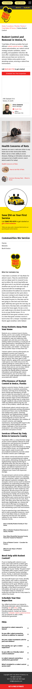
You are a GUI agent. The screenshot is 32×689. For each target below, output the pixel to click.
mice (15, 608)
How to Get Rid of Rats (17, 169)
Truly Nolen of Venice (9, 28)
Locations (10, 26)
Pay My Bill (27, 7)
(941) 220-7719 (9, 69)
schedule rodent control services (19, 613)
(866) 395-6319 (10, 221)
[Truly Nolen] (6, 16)
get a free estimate (9, 223)
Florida (17, 26)
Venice (23, 26)
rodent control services (15, 46)
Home (4, 26)
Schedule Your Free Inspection (16, 73)
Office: (19, 112)
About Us (18, 7)
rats (9, 608)
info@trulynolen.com (16, 681)
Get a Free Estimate (16, 686)
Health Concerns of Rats (10, 164)
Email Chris (18, 109)
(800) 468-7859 (17, 679)
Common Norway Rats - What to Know (19, 179)
